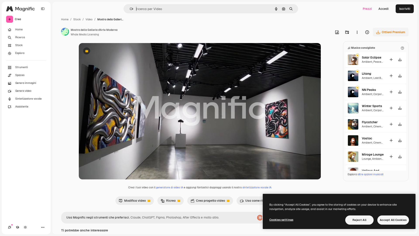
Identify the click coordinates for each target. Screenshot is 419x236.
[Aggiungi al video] (391, 59)
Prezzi (367, 9)
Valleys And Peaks (373, 171)
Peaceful (379, 62)
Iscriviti (404, 9)
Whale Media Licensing (85, 34)
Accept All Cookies (393, 220)
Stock (77, 19)
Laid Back (379, 78)
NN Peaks (369, 90)
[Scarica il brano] (400, 59)
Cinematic (379, 126)
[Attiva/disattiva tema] (25, 227)
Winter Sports (372, 106)
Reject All (359, 220)
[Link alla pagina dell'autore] (65, 32)
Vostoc (367, 138)
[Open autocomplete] (130, 8)
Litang (366, 74)
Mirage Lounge (373, 154)
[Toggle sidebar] (42, 8)
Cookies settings (281, 220)
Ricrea (168, 202)
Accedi (383, 9)
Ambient (367, 62)
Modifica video (132, 202)
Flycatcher (370, 122)
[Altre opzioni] (357, 32)
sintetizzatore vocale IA (256, 187)
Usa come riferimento (258, 202)
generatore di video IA (169, 187)
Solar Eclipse (371, 57)
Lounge (366, 159)
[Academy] (17, 227)
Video (89, 19)
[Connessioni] (9, 227)
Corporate (379, 94)
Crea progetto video (208, 202)
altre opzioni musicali (370, 174)
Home (65, 19)
